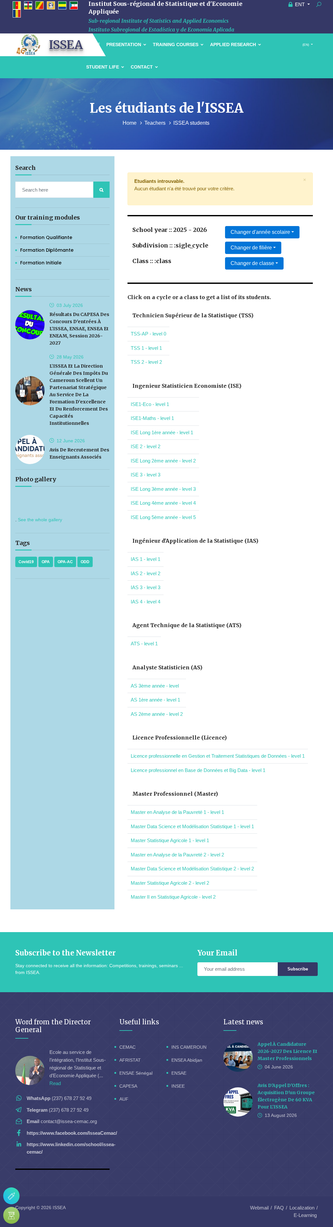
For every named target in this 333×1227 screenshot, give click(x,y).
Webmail (259, 1207)
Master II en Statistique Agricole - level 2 (173, 897)
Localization (301, 1207)
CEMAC (127, 1047)
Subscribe (297, 969)
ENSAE (178, 1073)
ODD (85, 562)
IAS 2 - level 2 (145, 573)
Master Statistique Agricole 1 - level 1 (170, 840)
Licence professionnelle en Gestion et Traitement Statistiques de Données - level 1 (218, 756)
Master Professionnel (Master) (175, 794)
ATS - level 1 (144, 643)
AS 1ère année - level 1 (155, 699)
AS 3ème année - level (155, 686)
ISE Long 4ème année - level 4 (163, 503)
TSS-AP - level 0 (148, 333)
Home (130, 123)
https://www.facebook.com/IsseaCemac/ (72, 1133)
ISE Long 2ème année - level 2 (163, 460)
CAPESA (128, 1086)
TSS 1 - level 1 (146, 348)
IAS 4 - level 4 (145, 601)
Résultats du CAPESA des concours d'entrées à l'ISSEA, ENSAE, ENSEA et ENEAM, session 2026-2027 (79, 328)
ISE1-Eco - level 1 (150, 404)
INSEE (178, 1086)
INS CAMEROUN (188, 1047)
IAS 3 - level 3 (145, 587)
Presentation (124, 44)
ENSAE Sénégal (136, 1073)
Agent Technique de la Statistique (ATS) (186, 625)
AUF (123, 1099)
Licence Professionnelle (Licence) (179, 737)
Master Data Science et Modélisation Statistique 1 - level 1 (192, 826)
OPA (46, 562)
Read (55, 1083)
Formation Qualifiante (46, 237)
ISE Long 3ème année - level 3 (163, 489)
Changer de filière (251, 247)
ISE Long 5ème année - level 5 (163, 517)
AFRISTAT (130, 1060)
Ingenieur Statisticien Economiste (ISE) (186, 386)
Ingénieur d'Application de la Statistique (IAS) (195, 541)
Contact (142, 67)
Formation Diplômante (46, 250)
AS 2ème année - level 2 (157, 714)
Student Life (103, 67)
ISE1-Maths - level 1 (152, 418)
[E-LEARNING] (11, 1215)
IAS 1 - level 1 (145, 559)
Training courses (176, 44)
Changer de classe (252, 263)
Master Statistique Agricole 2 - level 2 (170, 883)
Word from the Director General (53, 1026)
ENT (300, 4)
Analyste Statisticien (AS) (167, 667)
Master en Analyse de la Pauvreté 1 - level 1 (177, 812)
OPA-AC (65, 562)
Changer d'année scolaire (260, 232)
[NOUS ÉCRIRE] (11, 1195)
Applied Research (233, 44)
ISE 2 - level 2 (145, 446)
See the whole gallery (40, 519)
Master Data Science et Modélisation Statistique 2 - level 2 (192, 868)
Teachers (155, 123)
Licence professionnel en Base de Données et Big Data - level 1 (198, 770)
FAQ (279, 1207)
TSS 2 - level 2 (146, 362)
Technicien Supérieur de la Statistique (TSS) (192, 315)
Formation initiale (40, 263)
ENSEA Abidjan (186, 1060)
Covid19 (26, 562)
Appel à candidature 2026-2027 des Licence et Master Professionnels (287, 1051)
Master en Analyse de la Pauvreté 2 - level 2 (177, 854)
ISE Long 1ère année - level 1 (162, 432)
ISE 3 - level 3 (145, 474)
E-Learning (305, 1215)
